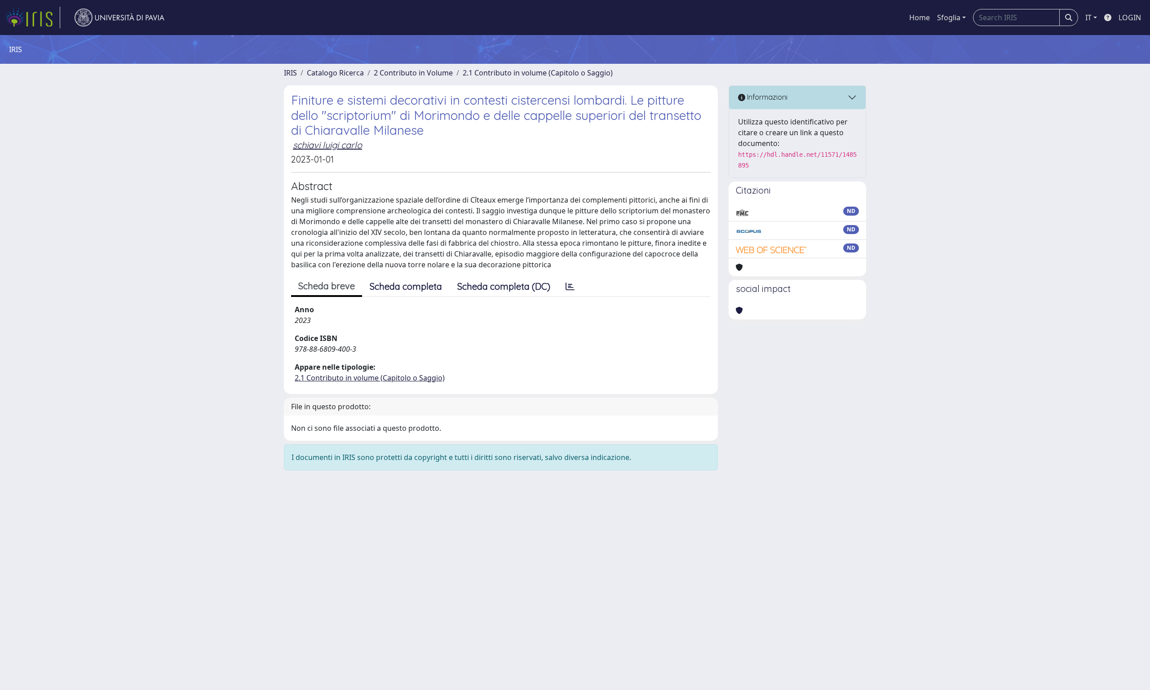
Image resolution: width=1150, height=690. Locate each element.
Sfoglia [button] (948, 17)
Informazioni (766, 97)
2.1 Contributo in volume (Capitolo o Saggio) (538, 73)
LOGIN (1130, 17)
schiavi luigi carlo (327, 144)
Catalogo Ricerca (335, 73)
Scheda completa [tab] (406, 286)
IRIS (290, 73)
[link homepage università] (119, 17)
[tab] (570, 286)
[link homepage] (32, 17)
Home (919, 17)
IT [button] (1088, 17)
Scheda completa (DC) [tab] (503, 286)
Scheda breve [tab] (326, 286)
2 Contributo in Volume (413, 73)
